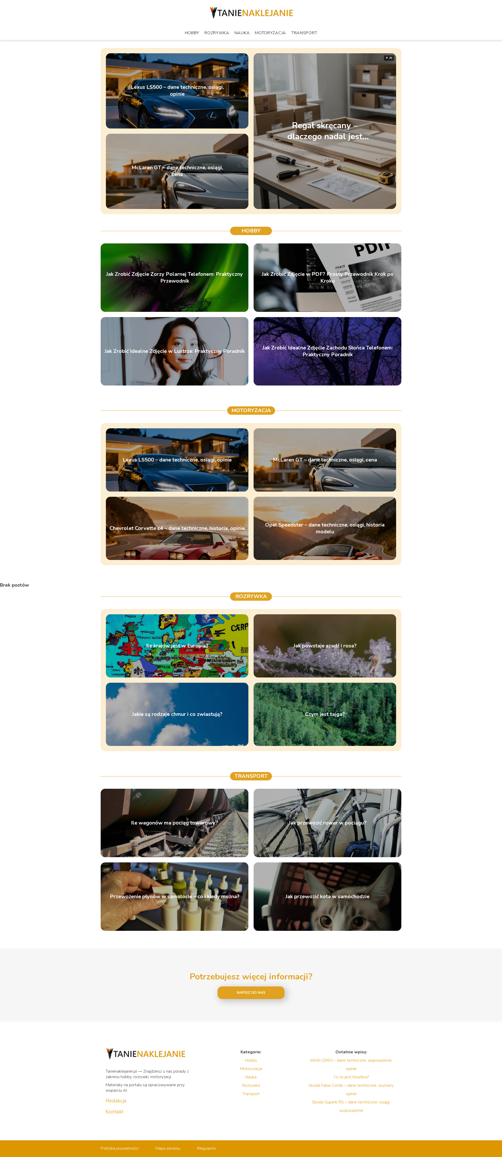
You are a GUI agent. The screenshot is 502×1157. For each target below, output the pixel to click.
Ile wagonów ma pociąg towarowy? (174, 823)
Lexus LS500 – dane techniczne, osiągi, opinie (177, 91)
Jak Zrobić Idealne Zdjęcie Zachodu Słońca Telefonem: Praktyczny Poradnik (328, 351)
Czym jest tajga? (325, 714)
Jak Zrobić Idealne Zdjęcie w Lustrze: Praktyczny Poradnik (175, 351)
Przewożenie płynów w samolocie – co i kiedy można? (174, 896)
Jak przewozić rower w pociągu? (328, 823)
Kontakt (115, 1111)
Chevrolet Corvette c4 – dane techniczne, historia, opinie (177, 528)
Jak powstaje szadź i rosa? (325, 645)
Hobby (192, 33)
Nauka (242, 33)
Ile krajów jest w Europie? (177, 645)
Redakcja (116, 1100)
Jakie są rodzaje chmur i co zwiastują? (177, 714)
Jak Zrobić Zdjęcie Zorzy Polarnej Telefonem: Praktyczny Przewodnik (174, 277)
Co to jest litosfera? (351, 1077)
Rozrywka (216, 33)
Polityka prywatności (120, 1148)
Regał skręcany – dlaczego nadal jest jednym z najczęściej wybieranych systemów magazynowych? (325, 131)
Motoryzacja (270, 33)
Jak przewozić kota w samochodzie (327, 896)
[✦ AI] (357, 208)
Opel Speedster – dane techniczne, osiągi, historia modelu (325, 528)
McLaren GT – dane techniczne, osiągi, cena (177, 171)
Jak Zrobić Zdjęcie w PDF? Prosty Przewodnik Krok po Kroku (327, 277)
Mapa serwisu (167, 1148)
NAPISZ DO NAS (251, 992)
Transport (304, 33)
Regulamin (206, 1148)
